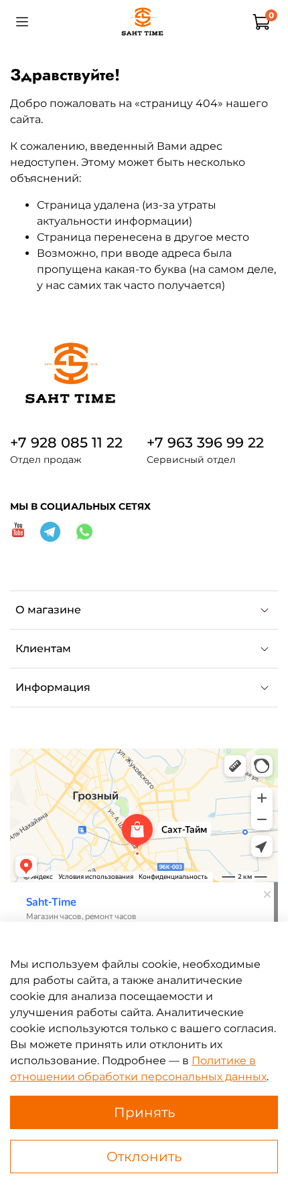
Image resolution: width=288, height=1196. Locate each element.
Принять (144, 1112)
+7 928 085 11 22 (66, 442)
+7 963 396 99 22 (205, 442)
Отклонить (144, 1157)
